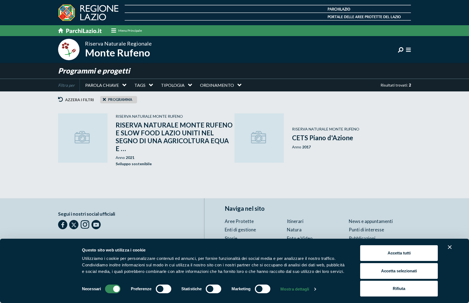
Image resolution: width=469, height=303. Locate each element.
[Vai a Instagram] (85, 224)
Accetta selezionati (399, 271)
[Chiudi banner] (450, 247)
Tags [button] (139, 85)
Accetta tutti (399, 253)
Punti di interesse (366, 229)
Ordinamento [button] (217, 85)
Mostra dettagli (294, 289)
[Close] (104, 99)
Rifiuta (399, 288)
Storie (231, 238)
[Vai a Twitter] (73, 224)
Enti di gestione (240, 229)
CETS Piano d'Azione (322, 138)
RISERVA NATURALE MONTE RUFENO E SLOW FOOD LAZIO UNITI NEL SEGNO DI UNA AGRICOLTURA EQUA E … (174, 136)
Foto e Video (300, 238)
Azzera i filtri (79, 99)
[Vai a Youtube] (96, 224)
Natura (294, 229)
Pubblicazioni (362, 238)
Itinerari (295, 221)
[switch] (163, 289)
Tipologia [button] (173, 85)
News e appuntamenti (371, 221)
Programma (120, 99)
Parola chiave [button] (102, 85)
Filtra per (66, 85)
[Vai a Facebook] (62, 224)
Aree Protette (239, 221)
